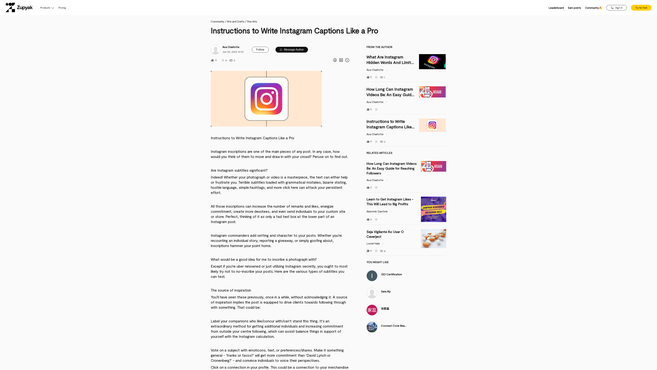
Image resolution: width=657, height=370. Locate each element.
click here (290, 187)
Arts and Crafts (235, 21)
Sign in (619, 7)
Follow (260, 49)
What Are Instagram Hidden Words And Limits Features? (389, 62)
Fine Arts (252, 21)
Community (218, 21)
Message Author (293, 49)
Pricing (62, 7)
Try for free (641, 7)
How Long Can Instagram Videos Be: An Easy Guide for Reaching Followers (390, 94)
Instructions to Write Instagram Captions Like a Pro (390, 127)
